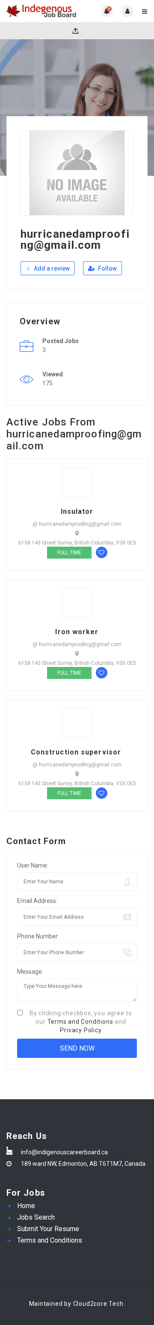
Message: (30, 971)
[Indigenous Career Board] (41, 11)
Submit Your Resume (48, 1229)
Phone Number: (38, 936)
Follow (107, 268)
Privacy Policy (80, 1030)
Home (26, 1206)
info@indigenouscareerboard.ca (64, 1152)
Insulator (77, 511)
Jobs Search (36, 1217)
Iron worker (76, 632)
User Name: (32, 865)
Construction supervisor (77, 752)
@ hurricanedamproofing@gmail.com (77, 524)
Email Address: (37, 900)
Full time (69, 553)
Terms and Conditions (80, 1021)
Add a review (51, 268)
